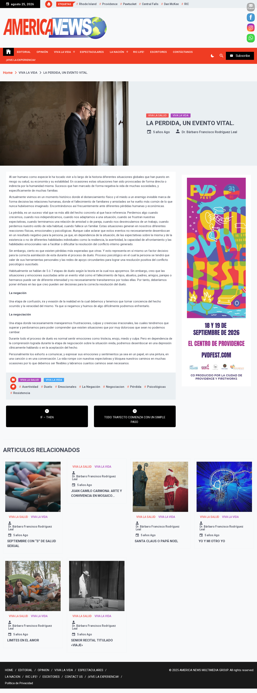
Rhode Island (88, 4)
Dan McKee (171, 4)
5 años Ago (161, 132)
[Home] (8, 52)
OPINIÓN (42, 51)
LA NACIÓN (117, 51)
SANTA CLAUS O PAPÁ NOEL (156, 541)
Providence (109, 4)
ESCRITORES (158, 51)
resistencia (21, 393)
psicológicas (156, 387)
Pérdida (135, 387)
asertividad (30, 387)
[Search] (221, 56)
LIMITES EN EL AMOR (23, 640)
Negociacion (115, 387)
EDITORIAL (24, 51)
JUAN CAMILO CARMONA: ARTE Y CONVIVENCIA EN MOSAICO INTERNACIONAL (96, 495)
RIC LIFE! (138, 51)
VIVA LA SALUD (157, 115)
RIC (186, 4)
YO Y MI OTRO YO (212, 541)
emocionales (67, 387)
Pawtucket (129, 4)
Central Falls (150, 4)
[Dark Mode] (212, 56)
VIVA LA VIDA (62, 51)
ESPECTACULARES (92, 51)
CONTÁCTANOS (183, 51)
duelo (48, 387)
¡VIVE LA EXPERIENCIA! (21, 59)
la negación (91, 387)
